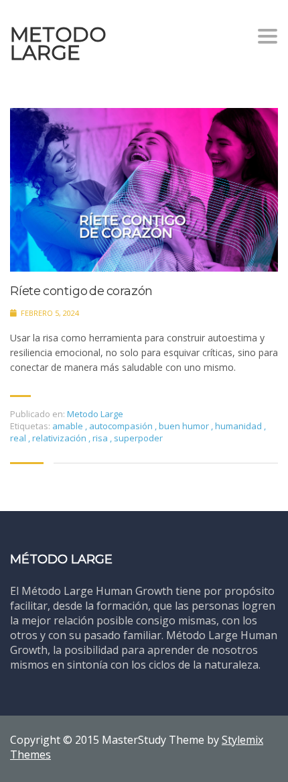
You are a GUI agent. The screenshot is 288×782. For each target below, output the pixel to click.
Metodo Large (95, 414)
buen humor (185, 426)
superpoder (138, 438)
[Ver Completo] (144, 190)
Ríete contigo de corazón (81, 291)
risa (101, 438)
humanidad (239, 426)
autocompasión (122, 426)
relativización (60, 438)
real (19, 438)
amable (68, 426)
